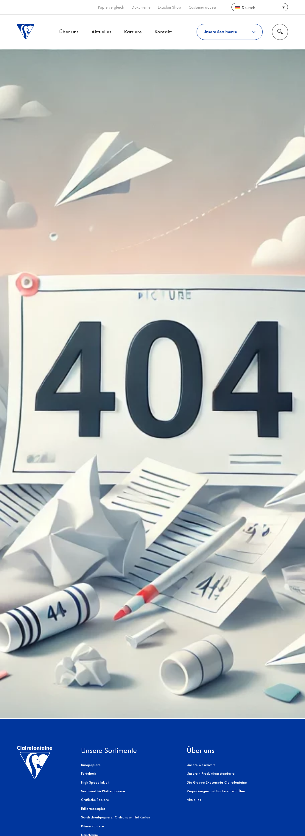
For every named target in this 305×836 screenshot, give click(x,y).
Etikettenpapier (93, 809)
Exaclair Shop (169, 7)
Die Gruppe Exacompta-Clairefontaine (217, 782)
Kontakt (163, 32)
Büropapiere (91, 765)
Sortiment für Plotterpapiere (103, 791)
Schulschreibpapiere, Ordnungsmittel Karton (115, 817)
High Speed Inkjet (95, 782)
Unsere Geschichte (201, 765)
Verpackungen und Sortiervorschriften (216, 791)
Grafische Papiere (95, 800)
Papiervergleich (111, 7)
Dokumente (141, 7)
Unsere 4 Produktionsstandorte (211, 773)
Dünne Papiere (92, 826)
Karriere (133, 32)
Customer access (203, 7)
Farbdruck (88, 773)
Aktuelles (101, 32)
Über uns (69, 32)
